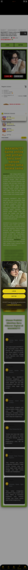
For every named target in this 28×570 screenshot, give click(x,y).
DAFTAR (14, 296)
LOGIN (14, 291)
